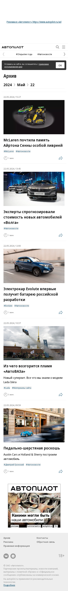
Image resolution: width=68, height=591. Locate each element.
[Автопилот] (13, 47)
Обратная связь (46, 541)
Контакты (42, 537)
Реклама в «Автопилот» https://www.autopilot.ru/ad (34, 21)
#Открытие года (24, 54)
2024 (7, 84)
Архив (9, 75)
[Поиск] (57, 47)
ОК (60, 65)
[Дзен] (13, 556)
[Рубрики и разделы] (63, 47)
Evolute (8, 305)
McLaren (9, 151)
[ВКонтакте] (6, 556)
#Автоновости (44, 54)
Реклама (8, 541)
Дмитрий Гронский (14, 464)
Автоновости (23, 151)
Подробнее (9, 585)
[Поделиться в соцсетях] (61, 158)
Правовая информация (16, 545)
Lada (7, 387)
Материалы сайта (22, 387)
